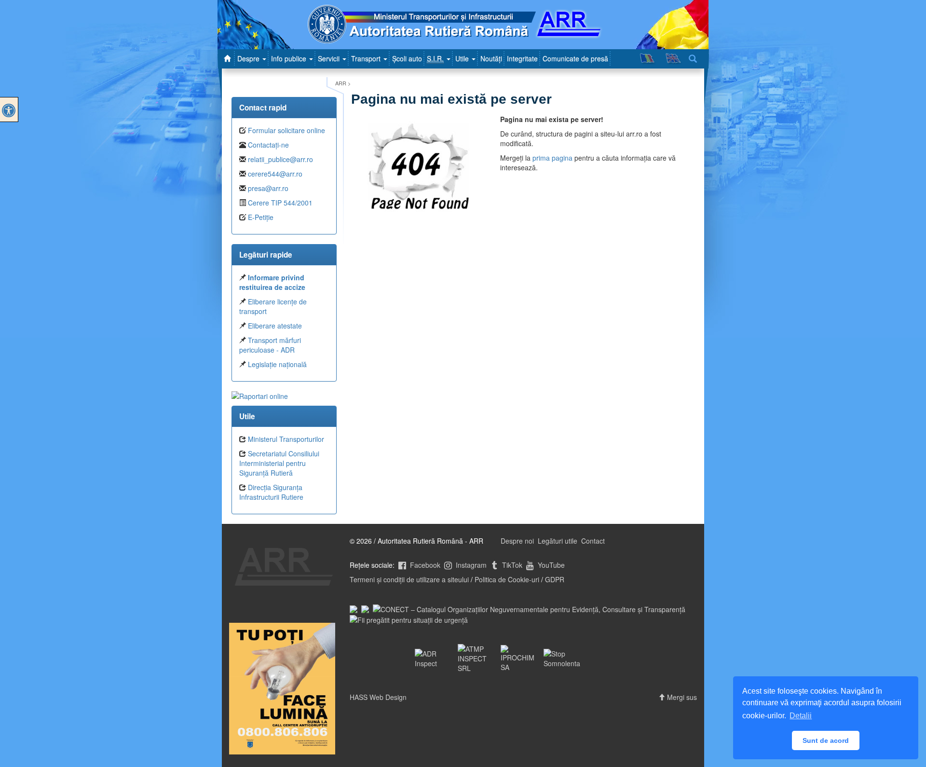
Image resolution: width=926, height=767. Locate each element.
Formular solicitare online (286, 130)
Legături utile (557, 541)
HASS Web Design (378, 697)
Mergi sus (681, 697)
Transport (366, 58)
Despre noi (517, 541)
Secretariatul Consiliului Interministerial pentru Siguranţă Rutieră (279, 463)
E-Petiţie (260, 217)
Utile (463, 58)
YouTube (550, 565)
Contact (593, 541)
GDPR (554, 579)
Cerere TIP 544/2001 (280, 202)
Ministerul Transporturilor (286, 439)
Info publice (289, 58)
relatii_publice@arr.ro (280, 159)
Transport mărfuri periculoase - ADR (270, 345)
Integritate (522, 58)
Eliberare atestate (275, 325)
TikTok (511, 565)
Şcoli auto (407, 58)
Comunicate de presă (575, 58)
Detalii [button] (801, 716)
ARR (340, 83)
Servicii (329, 58)
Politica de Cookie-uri (507, 579)
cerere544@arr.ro (275, 173)
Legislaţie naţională (277, 364)
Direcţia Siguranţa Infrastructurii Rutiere (271, 492)
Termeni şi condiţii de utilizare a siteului (409, 579)
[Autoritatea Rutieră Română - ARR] (228, 58)
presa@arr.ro (268, 188)
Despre (249, 58)
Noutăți (491, 58)
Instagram (470, 565)
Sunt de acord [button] (826, 740)
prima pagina (552, 158)
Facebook (424, 565)
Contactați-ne (268, 145)
